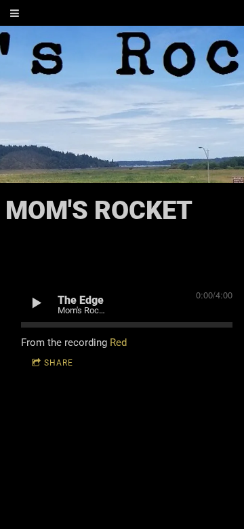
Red (118, 342)
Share (58, 363)
